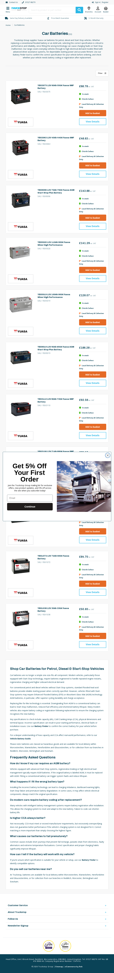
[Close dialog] (107, 455)
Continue (29, 506)
